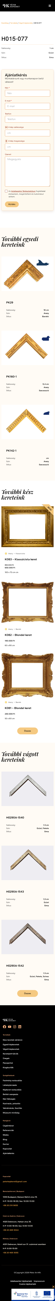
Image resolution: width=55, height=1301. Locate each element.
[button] (49, 5)
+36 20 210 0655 (10, 1205)
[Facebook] (4, 1026)
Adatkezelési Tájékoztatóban (23, 191)
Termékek (13, 23)
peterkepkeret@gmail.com (15, 1181)
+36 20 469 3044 (11, 1230)
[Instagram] (14, 1026)
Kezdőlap (5, 23)
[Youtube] (9, 1026)
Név (6, 88)
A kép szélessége (16, 127)
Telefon (8, 114)
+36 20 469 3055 (10, 1252)
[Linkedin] (19, 1026)
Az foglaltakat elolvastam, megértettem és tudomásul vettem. (26, 194)
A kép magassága (16, 141)
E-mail (7, 101)
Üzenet (8, 154)
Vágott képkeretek (25, 23)
